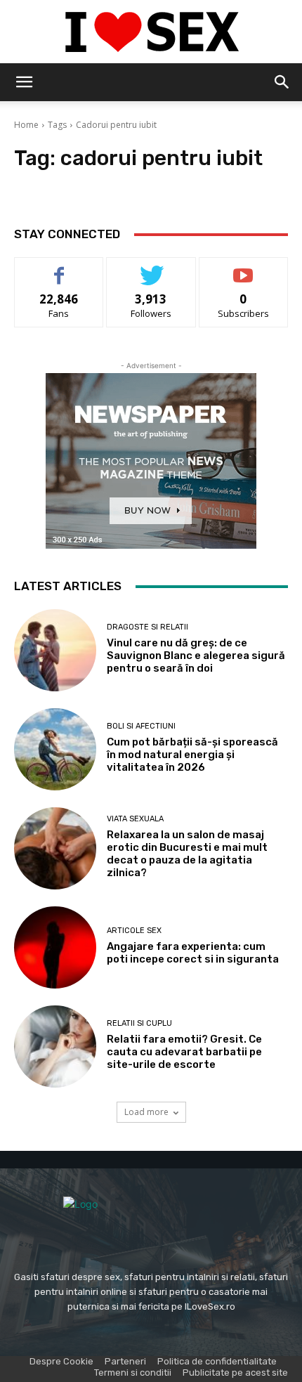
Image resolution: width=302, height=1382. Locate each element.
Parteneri (125, 1361)
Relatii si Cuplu (139, 1023)
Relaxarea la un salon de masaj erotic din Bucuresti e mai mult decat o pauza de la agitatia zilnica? (187, 853)
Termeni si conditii (132, 1372)
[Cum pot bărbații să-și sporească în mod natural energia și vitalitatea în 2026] (55, 749)
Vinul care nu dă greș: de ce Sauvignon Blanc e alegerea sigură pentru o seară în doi (196, 655)
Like (59, 268)
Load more (146, 1112)
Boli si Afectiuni (141, 726)
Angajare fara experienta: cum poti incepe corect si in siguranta (193, 952)
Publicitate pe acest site (235, 1372)
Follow (151, 268)
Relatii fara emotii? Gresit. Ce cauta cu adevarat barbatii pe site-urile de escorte (184, 1052)
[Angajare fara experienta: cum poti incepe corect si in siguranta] (55, 947)
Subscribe (243, 268)
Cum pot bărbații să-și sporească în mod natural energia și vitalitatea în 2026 (192, 755)
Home (26, 125)
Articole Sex (134, 930)
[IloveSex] (151, 32)
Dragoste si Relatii (147, 627)
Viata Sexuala (135, 819)
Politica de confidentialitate (217, 1361)
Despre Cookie (61, 1361)
